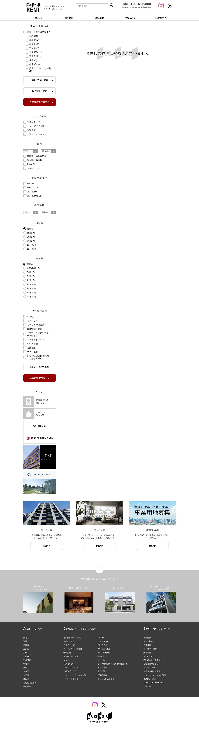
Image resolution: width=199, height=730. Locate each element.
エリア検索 (148, 641)
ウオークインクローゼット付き (38, 334)
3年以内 (31, 272)
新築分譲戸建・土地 (151, 671)
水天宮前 (36, 52)
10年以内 (31, 284)
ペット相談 (32, 343)
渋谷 (33, 36)
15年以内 (31, 288)
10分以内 (31, 245)
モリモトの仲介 (150, 668)
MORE (46, 546)
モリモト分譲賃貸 (35, 324)
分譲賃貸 (31, 130)
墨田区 (26, 679)
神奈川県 (27, 686)
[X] (170, 5)
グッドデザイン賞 (35, 126)
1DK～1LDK (33, 187)
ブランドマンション (36, 134)
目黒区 (26, 645)
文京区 (26, 671)
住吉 (33, 60)
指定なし (31, 228)
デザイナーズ (33, 122)
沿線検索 (147, 645)
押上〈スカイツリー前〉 (41, 69)
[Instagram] (161, 5)
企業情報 (147, 638)
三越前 (34, 48)
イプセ (30, 316)
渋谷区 (26, 638)
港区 (25, 641)
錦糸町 (34, 64)
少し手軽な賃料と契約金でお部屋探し (38, 357)
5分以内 (31, 237)
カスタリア (32, 320)
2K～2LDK (32, 191)
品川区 (26, 649)
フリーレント (33, 168)
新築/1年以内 (33, 268)
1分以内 (31, 232)
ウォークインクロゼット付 (74, 675)
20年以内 (31, 292)
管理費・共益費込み (36, 156)
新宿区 (26, 668)
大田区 (26, 652)
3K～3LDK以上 (34, 195)
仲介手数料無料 (34, 160)
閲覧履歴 (99, 17)
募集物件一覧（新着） (72, 638)
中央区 (26, 664)
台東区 (26, 675)
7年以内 (31, 280)
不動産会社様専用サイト (153, 660)
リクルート (148, 686)
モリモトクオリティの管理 (154, 675)
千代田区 (27, 660)
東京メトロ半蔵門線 (39, 32)
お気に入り (130, 17)
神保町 (34, 44)
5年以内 (31, 276)
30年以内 (31, 296)
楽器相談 (31, 347)
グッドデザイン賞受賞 (72, 649)
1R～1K (31, 183)
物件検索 (69, 17)
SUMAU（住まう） (151, 679)
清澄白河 (35, 56)
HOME (38, 17)
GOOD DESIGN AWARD (153, 683)
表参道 (34, 40)
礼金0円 (31, 164)
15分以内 (31, 249)
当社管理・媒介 (34, 328)
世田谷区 (27, 656)
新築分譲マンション (151, 664)
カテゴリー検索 (150, 649)
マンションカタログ (106, 679)
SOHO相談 (32, 351)
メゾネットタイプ (35, 339)
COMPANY (160, 17)
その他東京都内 (29, 683)
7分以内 (31, 241)
